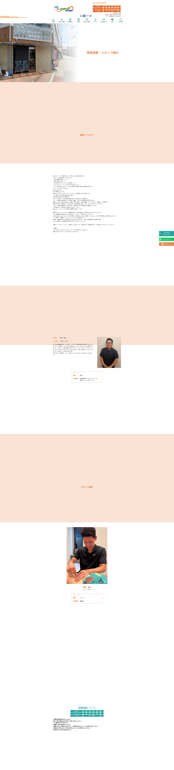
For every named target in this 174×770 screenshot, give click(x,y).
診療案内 (70, 21)
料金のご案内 (87, 21)
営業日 (78, 21)
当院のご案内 (61, 21)
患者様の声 (104, 21)
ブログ (95, 21)
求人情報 (121, 21)
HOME (53, 21)
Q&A (112, 21)
